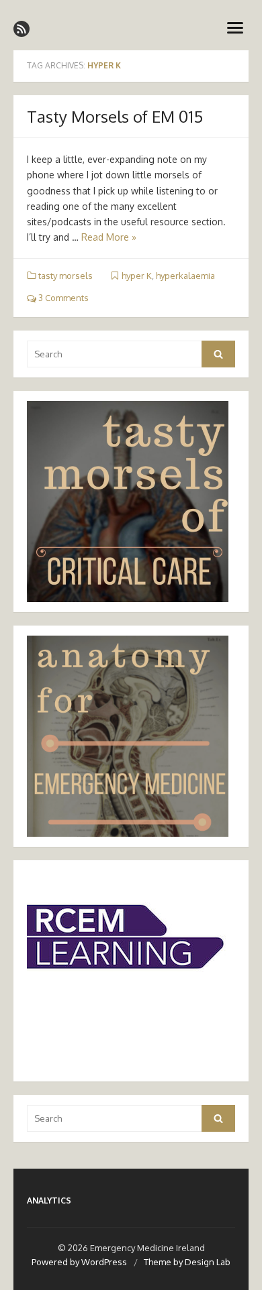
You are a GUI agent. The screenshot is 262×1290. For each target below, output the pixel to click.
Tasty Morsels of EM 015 (115, 116)
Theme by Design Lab (187, 1261)
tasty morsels (65, 275)
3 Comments (62, 297)
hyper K (137, 275)
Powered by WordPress (79, 1261)
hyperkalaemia (185, 275)
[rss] (21, 29)
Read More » (108, 237)
